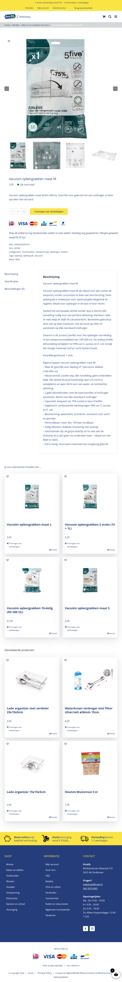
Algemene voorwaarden (58, 909)
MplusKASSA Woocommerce (81, 972)
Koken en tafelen (14, 869)
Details (54, 550)
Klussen (10, 881)
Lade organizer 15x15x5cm (26, 792)
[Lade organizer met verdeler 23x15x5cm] (32, 680)
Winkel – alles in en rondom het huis (30, 25)
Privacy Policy (45, 972)
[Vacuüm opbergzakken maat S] (90, 580)
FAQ (48, 875)
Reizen (64, 251)
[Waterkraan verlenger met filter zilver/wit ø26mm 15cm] (90, 680)
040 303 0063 (90, 888)
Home (7, 25)
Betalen (49, 881)
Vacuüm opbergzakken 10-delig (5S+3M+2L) (30, 610)
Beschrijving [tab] (11, 274)
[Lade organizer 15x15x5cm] (32, 764)
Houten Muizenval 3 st (81, 792)
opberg (18, 255)
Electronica (11, 898)
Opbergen (55, 251)
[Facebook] (85, 928)
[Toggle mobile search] (109, 16)
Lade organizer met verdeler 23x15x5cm (28, 710)
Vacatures (50, 915)
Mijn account (52, 864)
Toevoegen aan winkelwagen (48, 211)
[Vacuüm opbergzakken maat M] (61, 89)
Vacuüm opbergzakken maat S (87, 608)
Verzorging (11, 909)
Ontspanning (42, 251)
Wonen (10, 864)
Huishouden (28, 251)
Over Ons (50, 869)
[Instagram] (92, 928)
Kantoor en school (15, 903)
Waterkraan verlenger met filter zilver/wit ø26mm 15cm (88, 710)
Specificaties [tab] (11, 281)
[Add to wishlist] (9, 41)
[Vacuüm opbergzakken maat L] (32, 497)
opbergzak (28, 255)
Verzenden (51, 892)
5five (17, 259)
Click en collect (53, 886)
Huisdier (10, 886)
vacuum (39, 255)
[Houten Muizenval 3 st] (90, 764)
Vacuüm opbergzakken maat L (29, 524)
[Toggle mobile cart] (104, 16)
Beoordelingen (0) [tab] (15, 288)
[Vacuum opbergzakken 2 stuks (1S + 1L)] (90, 497)
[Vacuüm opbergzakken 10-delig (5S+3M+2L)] (32, 580)
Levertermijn (52, 898)
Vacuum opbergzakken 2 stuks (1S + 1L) (90, 526)
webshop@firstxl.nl (93, 884)
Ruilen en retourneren (57, 903)
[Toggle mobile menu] (116, 16)
